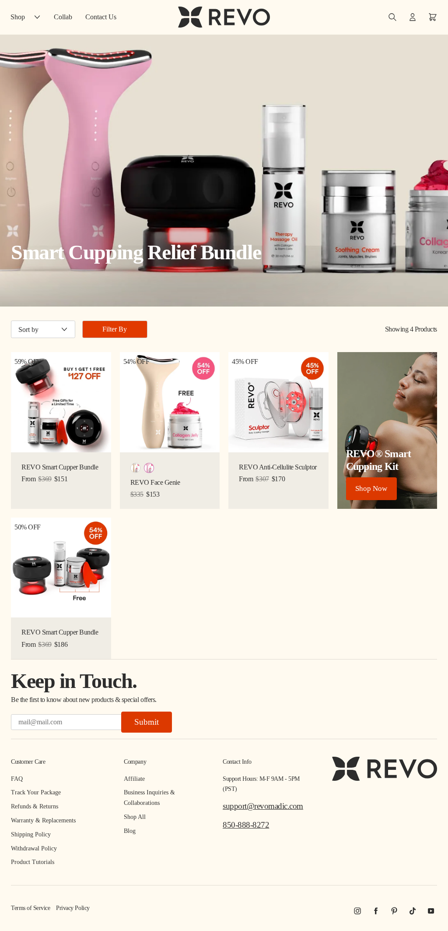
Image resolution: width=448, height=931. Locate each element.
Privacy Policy (72, 908)
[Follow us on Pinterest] (394, 911)
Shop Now (371, 488)
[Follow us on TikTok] (412, 911)
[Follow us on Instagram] (357, 911)
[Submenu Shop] (39, 16)
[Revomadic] (224, 17)
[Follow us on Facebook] (376, 911)
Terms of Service (30, 908)
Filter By (114, 329)
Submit (146, 721)
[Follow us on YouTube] (431, 911)
